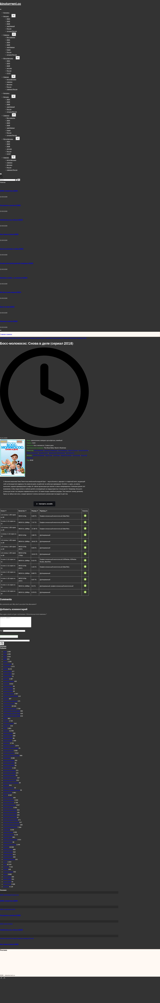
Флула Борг (76, 455)
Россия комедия (8, 802)
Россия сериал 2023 (10, 810)
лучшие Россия (8, 750)
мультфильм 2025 (9, 773)
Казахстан (6, 726)
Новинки (6, 785)
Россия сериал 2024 (10, 812)
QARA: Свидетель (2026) (9, 191)
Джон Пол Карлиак (39, 455)
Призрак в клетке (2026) (9, 321)
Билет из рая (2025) (7, 307)
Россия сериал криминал (11, 825)
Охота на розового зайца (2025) (11, 249)
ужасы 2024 (7, 877)
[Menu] (0, 9)
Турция (5, 869)
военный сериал (8, 681)
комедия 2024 (7, 733)
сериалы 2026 (8, 857)
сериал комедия (57, 338)
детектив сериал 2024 (10, 696)
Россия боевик (8, 797)
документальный (8, 703)
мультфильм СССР (9, 780)
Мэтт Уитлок (73, 450)
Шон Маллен (70, 453)
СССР (5, 862)
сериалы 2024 (8, 852)
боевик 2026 (7, 676)
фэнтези (6, 887)
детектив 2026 (8, 691)
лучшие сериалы (8, 753)
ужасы (5, 874)
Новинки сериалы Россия (11, 790)
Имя (1, 631)
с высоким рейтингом (10, 827)
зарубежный (4, 338)
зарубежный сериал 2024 (11, 711)
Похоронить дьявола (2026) (10, 205)
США (84, 338)
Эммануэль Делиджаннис (57, 453)
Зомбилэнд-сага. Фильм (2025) (11, 220)
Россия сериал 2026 (10, 817)
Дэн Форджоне (63, 450)
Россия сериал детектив (11, 822)
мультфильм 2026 (9, 775)
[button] (16, 180)
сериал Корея (7, 837)
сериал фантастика (9, 844)
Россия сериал (8, 807)
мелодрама (7, 758)
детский (5, 699)
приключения (40, 338)
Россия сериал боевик (10, 820)
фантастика (7, 884)
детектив (6, 684)
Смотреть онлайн (46, 504)
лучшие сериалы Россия (11, 755)
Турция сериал (8, 872)
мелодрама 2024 (8, 760)
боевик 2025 (7, 674)
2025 (5, 656)
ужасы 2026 (7, 882)
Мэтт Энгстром (32, 453)
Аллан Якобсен (83, 450)
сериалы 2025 (8, 854)
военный (6, 679)
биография (6, 666)
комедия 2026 (7, 738)
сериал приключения (70, 338)
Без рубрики (7, 664)
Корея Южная (7, 741)
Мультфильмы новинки (11, 783)
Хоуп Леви (56, 455)
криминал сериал (9, 745)
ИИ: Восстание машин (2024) (10, 292)
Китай (5, 728)
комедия (24, 338)
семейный (48, 338)
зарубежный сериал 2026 (11, 716)
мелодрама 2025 (8, 763)
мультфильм (32, 338)
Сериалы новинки (9, 859)
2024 (5, 654)
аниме (5, 661)
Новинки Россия (8, 788)
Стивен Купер (43, 453)
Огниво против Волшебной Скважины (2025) (16, 263)
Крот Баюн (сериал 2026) (9, 234)
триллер (6, 867)
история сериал (8, 723)
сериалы (80, 338)
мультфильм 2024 (9, 770)
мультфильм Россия (10, 778)
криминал (6, 743)
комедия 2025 (7, 736)
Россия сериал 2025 (10, 815)
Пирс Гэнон (49, 455)
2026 (5, 659)
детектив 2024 (8, 686)
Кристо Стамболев (51, 450)
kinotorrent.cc (10, 3)
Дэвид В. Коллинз (66, 455)
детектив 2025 (8, 689)
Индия (5, 718)
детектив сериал (8, 694)
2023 (5, 651)
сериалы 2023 (8, 849)
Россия (5, 795)
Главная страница (6, 334)
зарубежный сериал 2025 (11, 713)
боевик (5, 669)
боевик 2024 (7, 671)
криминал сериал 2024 (10, 748)
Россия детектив (8, 800)
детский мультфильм (10, 701)
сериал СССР (7, 842)
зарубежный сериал (14, 338)
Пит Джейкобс (39, 450)
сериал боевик (8, 832)
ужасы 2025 (7, 879)
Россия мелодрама (9, 805)
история (6, 721)
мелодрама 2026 (8, 765)
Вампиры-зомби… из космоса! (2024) (13, 278)
